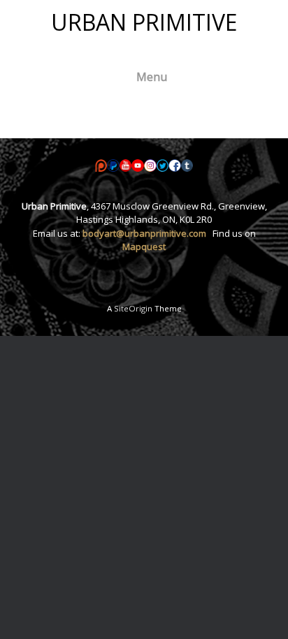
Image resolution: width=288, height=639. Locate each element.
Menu (151, 77)
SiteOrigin (133, 308)
